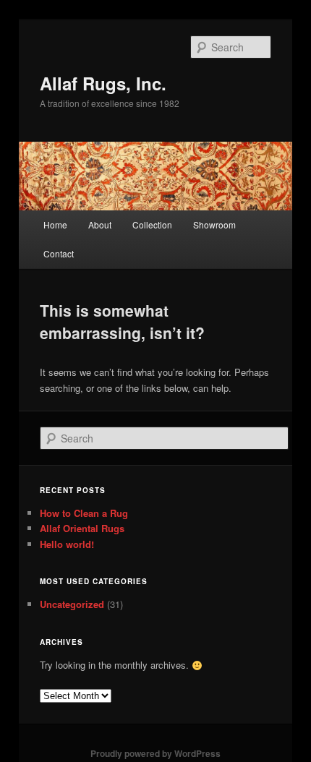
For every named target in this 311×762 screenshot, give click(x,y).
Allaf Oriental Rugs (82, 528)
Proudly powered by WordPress (155, 753)
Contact (58, 253)
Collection (152, 224)
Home (55, 224)
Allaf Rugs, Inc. (103, 83)
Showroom (214, 224)
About (99, 224)
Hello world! (67, 544)
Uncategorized (72, 604)
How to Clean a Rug (84, 513)
